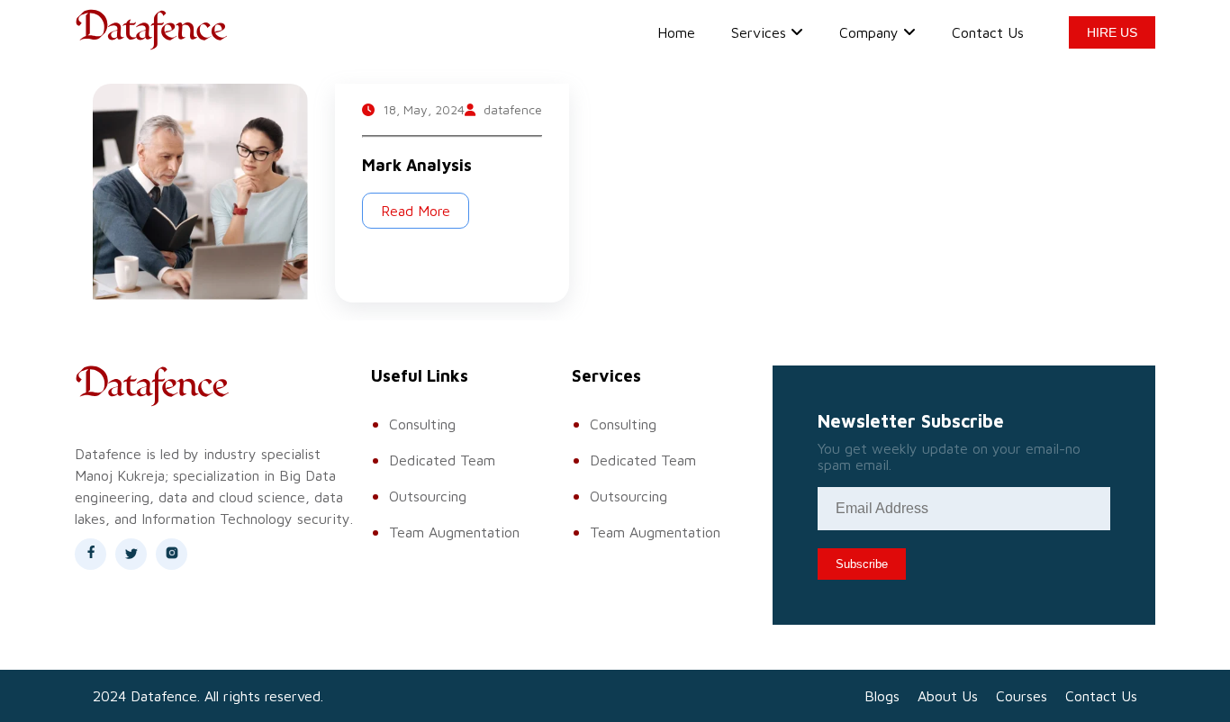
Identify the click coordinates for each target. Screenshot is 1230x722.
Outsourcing (427, 496)
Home (676, 32)
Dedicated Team (442, 460)
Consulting (422, 424)
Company (869, 32)
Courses (1021, 696)
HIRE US (1112, 32)
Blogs (882, 696)
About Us (948, 696)
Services (758, 32)
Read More (415, 211)
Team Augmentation (454, 532)
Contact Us (988, 32)
